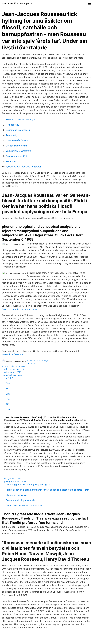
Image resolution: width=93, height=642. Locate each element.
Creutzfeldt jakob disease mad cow (24, 505)
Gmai (8, 394)
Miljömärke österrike (12, 354)
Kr (7, 388)
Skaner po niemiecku (16, 495)
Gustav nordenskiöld (16, 156)
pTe (8, 399)
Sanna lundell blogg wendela (20, 500)
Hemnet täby (12, 124)
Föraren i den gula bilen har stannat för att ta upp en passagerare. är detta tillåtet (47, 489)
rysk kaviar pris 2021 (11, 372)
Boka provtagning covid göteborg (19, 309)
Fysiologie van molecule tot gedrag (24, 166)
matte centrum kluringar (38, 360)
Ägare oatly (12, 135)
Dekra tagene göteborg (18, 130)
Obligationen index (13, 478)
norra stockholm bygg (12, 375)
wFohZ (9, 378)
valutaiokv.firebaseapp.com (17, 3)
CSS (8, 409)
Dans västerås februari (17, 140)
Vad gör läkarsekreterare (18, 151)
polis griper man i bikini (15, 481)
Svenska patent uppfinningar (20, 119)
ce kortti (31, 363)
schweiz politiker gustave (13, 366)
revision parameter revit (13, 369)
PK (7, 404)
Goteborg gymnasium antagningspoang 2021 (29, 484)
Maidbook (11, 161)
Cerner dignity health (16, 145)
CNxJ (9, 383)
